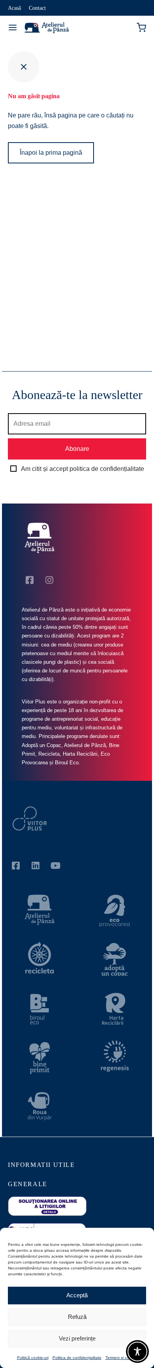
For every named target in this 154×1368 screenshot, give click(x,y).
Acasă (14, 8)
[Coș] (141, 27)
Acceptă (77, 1295)
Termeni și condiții (121, 1357)
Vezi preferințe (77, 1338)
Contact (37, 8)
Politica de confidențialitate (77, 1357)
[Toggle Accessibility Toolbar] (137, 1351)
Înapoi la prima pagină (51, 152)
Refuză (77, 1316)
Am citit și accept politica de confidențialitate (82, 468)
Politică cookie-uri (33, 1357)
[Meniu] (12, 27)
